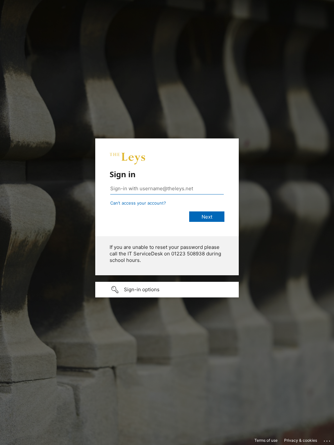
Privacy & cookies (300, 440)
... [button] (327, 439)
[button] (167, 289)
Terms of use (266, 440)
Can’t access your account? (138, 203)
